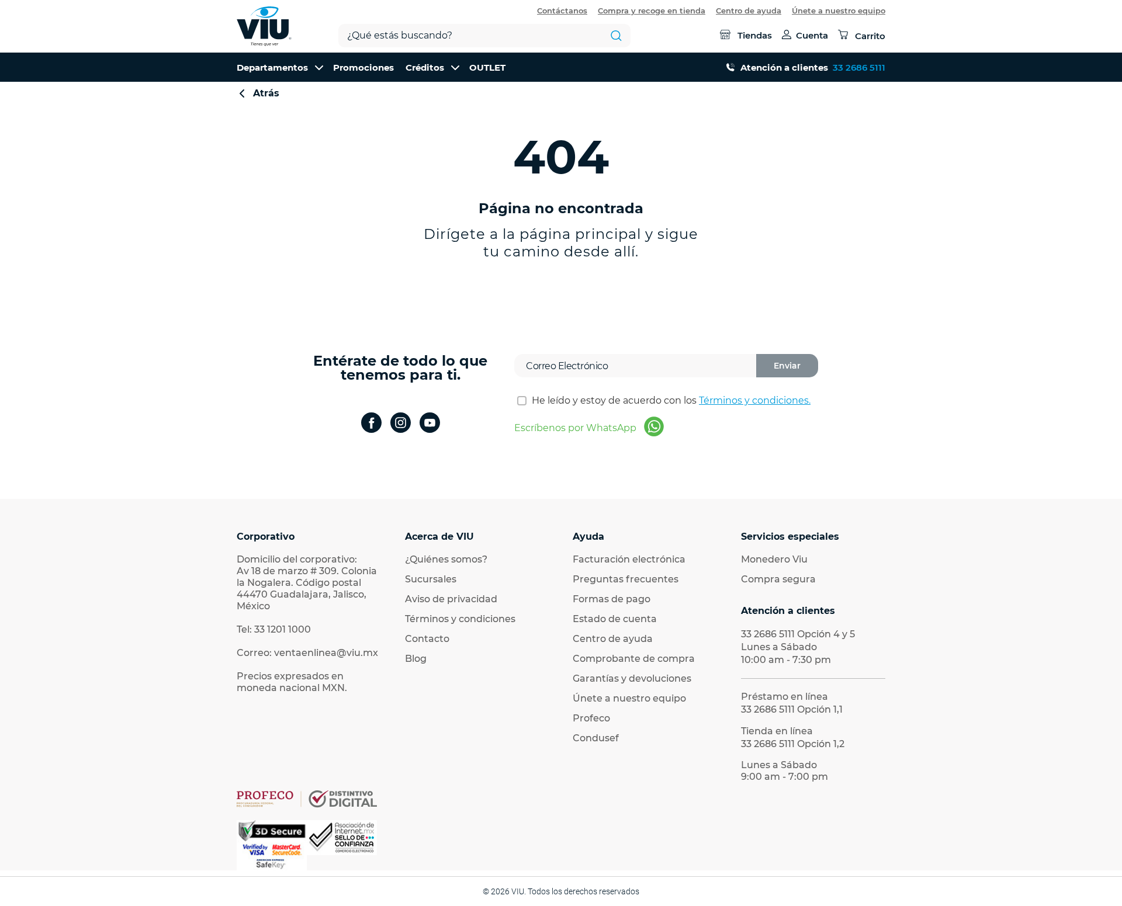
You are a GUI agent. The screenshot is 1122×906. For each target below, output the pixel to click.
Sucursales (430, 579)
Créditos (425, 67)
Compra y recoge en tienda (651, 10)
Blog (416, 658)
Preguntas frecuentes (625, 579)
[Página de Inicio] (264, 26)
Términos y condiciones (460, 618)
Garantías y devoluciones (632, 678)
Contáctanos (562, 10)
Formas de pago (611, 599)
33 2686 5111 (859, 67)
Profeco (591, 718)
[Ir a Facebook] (371, 423)
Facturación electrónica (629, 559)
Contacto (427, 638)
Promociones (363, 67)
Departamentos (272, 67)
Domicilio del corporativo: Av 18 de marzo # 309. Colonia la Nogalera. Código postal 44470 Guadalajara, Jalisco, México (307, 583)
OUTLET (487, 67)
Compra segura (778, 579)
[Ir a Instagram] (400, 423)
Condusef (596, 738)
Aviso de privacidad (451, 599)
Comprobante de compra (634, 658)
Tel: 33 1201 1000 (274, 629)
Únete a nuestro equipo (838, 10)
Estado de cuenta (615, 618)
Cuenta (812, 35)
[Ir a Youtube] (430, 423)
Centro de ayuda (748, 10)
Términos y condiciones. (755, 400)
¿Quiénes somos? (446, 559)
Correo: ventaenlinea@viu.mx (307, 652)
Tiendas (754, 35)
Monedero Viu (774, 559)
